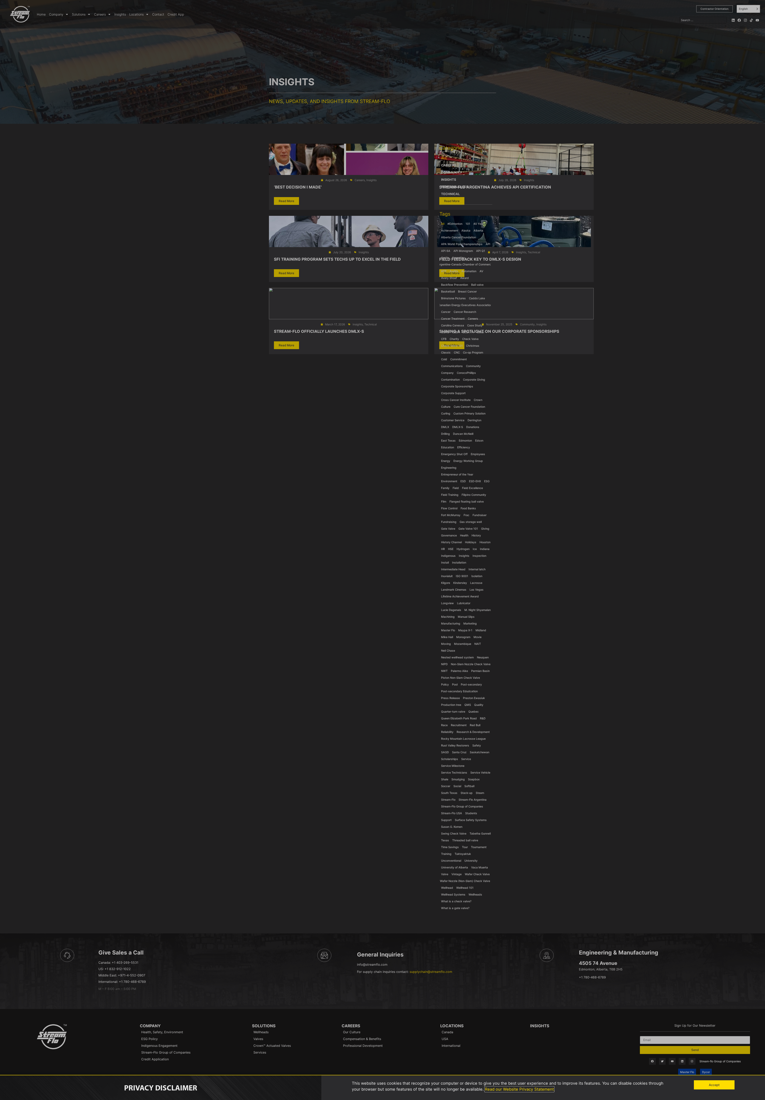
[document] (382, 550)
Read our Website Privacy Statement (519, 1089)
